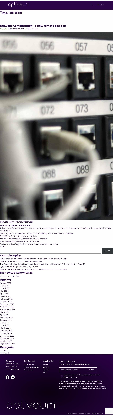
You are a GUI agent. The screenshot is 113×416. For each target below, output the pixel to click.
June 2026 (4, 288)
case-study (5, 353)
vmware (54, 244)
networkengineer (42, 244)
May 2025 (4, 312)
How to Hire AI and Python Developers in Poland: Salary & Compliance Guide (33, 269)
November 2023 (7, 339)
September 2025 (7, 309)
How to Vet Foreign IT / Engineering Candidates (21, 261)
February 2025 (6, 317)
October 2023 (6, 341)
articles (12, 244)
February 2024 (6, 331)
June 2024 (4, 325)
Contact (45, 370)
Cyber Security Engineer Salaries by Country (19, 267)
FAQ (44, 372)
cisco (24, 244)
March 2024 (5, 328)
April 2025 (4, 315)
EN (98, 5)
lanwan (30, 244)
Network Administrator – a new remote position (33, 25)
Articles (45, 364)
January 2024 (6, 333)
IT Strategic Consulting (31, 367)
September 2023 (7, 344)
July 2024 (4, 323)
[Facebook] (7, 377)
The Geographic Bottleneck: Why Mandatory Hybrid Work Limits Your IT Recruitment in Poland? (42, 264)
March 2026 (5, 296)
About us (46, 367)
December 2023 (7, 336)
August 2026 (5, 283)
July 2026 (4, 286)
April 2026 (4, 294)
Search (3, 247)
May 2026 (4, 291)
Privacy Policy (101, 388)
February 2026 (6, 299)
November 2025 (7, 307)
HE (102, 5)
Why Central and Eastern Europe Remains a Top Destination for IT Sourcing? (33, 259)
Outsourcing (28, 370)
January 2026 (6, 302)
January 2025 (6, 320)
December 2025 (7, 304)
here (37, 241)
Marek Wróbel (32, 29)
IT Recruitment (29, 364)
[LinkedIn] (12, 377)
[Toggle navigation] (92, 4)
